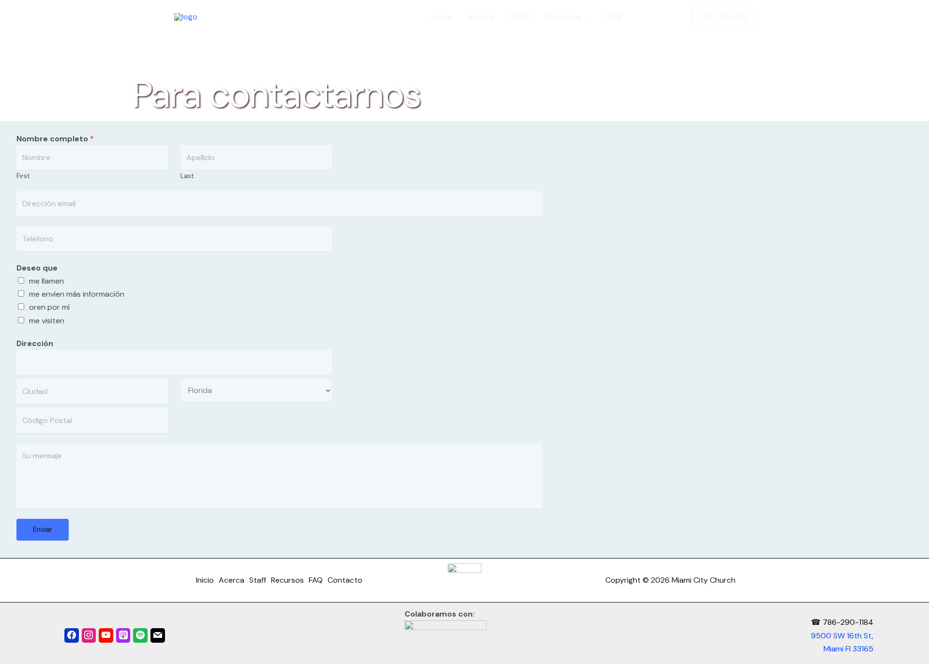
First (23, 176)
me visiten (46, 321)
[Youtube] (106, 635)
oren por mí (49, 307)
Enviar (42, 529)
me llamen (46, 281)
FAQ (614, 17)
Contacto (655, 17)
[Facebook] (71, 635)
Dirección (34, 343)
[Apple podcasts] (123, 635)
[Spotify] (140, 635)
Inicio (441, 17)
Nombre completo (55, 139)
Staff (520, 17)
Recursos (563, 17)
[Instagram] (89, 635)
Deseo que (37, 268)
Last (187, 176)
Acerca (480, 17)
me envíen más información (76, 294)
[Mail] (157, 635)
